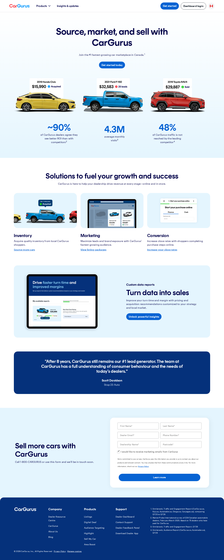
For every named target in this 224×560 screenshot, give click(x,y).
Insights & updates (68, 6)
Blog (50, 537)
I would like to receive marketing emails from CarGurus (149, 451)
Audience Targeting (94, 527)
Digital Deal (90, 522)
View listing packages (93, 249)
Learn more (159, 477)
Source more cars (24, 249)
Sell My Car (90, 539)
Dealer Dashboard (125, 516)
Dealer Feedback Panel (128, 527)
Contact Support (124, 522)
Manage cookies (74, 551)
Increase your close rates (162, 249)
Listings (88, 516)
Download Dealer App (127, 533)
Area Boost (89, 544)
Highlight (89, 533)
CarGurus (53, 526)
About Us (53, 531)
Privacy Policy (143, 466)
